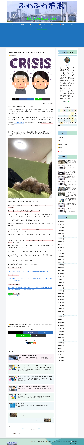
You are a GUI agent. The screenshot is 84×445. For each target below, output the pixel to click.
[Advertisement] (42, 39)
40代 (17, 324)
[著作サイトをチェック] (27, 343)
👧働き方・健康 (11, 324)
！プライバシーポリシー (65, 441)
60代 (23, 324)
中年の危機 (46, 324)
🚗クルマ (58, 441)
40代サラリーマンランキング (15, 296)
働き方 (51, 324)
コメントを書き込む (30, 429)
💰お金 (54, 441)
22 (72, 120)
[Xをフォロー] (29, 343)
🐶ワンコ (43, 441)
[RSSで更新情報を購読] (34, 343)
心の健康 (17, 326)
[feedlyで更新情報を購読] (32, 343)
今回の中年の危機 (19, 123)
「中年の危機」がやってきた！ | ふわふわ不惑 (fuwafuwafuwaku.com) (28, 271)
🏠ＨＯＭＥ (33, 441)
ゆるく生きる (41, 324)
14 (70, 118)
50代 (20, 324)
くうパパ (67, 65)
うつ (26, 324)
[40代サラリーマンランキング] (16, 293)
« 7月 (59, 128)
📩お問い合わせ (74, 441)
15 (72, 118)
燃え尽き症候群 (22, 326)
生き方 (28, 326)
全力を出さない (11, 326)
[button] (46, 99)
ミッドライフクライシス (33, 324)
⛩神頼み (38, 441)
